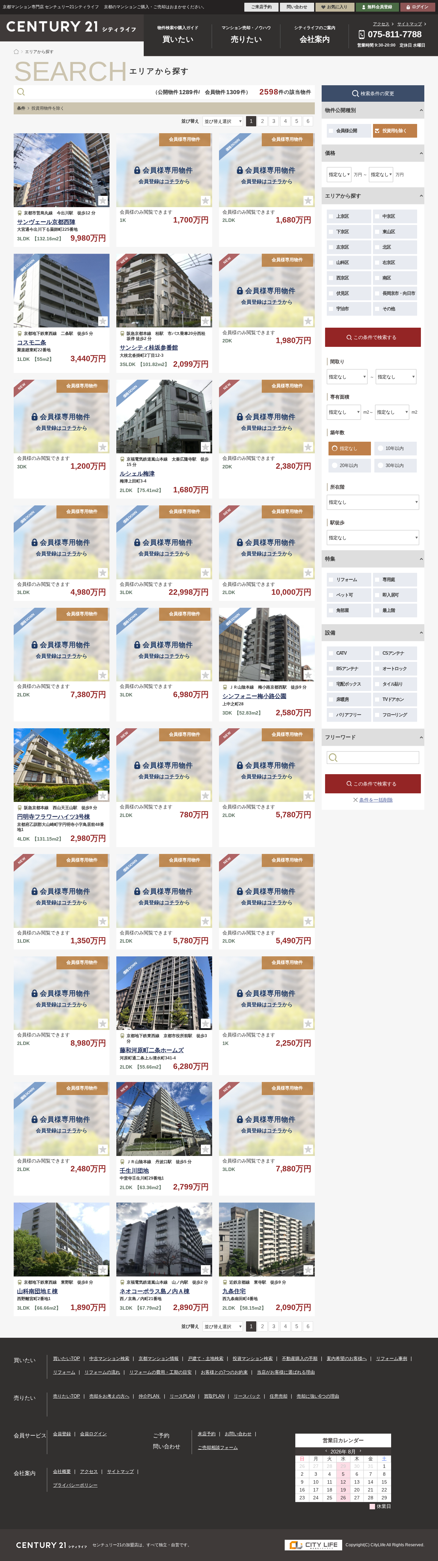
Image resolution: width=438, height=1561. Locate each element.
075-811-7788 (395, 34)
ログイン (420, 6)
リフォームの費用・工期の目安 (160, 1372)
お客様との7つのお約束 (224, 1372)
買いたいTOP (66, 1358)
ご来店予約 (261, 6)
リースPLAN (182, 1396)
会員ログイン (93, 1433)
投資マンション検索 (253, 1358)
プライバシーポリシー (75, 1485)
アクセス (381, 24)
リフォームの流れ (102, 1372)
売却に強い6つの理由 (318, 1396)
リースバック (247, 1396)
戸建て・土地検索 (205, 1358)
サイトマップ (409, 24)
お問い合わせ (238, 1433)
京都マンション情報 (159, 1358)
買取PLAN (214, 1396)
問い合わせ (297, 6)
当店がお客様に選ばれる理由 (286, 1372)
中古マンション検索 (109, 1358)
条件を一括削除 (376, 800)
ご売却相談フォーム (218, 1447)
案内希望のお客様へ (347, 1358)
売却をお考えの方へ (109, 1396)
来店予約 (207, 1433)
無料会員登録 (380, 6)
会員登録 (62, 1433)
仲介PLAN (149, 1396)
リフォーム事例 (391, 1358)
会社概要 (62, 1471)
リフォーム (64, 1372)
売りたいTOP (66, 1396)
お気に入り (337, 6)
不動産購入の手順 (300, 1358)
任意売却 (278, 1396)
